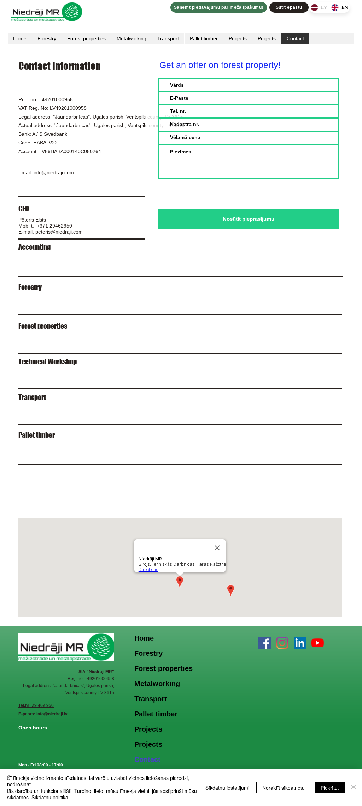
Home (144, 638)
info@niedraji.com (54, 172)
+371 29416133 (56, 298)
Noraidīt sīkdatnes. (283, 787)
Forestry (148, 653)
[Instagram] (282, 643)
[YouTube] (317, 643)
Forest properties (163, 668)
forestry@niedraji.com (59, 304)
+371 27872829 (56, 257)
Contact (147, 759)
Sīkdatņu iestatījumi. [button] (228, 787)
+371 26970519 (56, 445)
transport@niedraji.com (61, 414)
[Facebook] (264, 643)
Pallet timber (155, 714)
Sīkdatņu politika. (50, 797)
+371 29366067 (56, 408)
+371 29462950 (54, 226)
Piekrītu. (330, 787)
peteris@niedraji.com (59, 232)
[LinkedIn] (300, 643)
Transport (150, 699)
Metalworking (157, 683)
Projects (148, 729)
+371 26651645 (56, 337)
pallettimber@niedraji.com (63, 457)
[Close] (353, 787)
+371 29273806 (56, 373)
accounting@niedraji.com (63, 263)
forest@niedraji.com (56, 344)
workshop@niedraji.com (62, 379)
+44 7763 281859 (56, 451)
